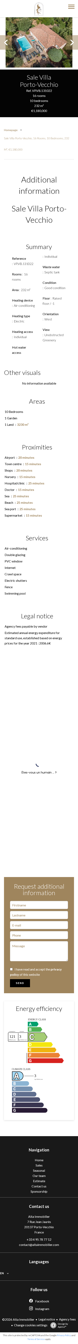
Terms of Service (36, 1339)
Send (20, 983)
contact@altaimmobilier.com (39, 1245)
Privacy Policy (64, 1335)
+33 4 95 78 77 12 (39, 1239)
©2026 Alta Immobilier (18, 1319)
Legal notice (46, 1319)
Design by (63, 1325)
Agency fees (67, 1319)
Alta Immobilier (39, 1216)
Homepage (11, 130)
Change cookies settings (30, 1325)
